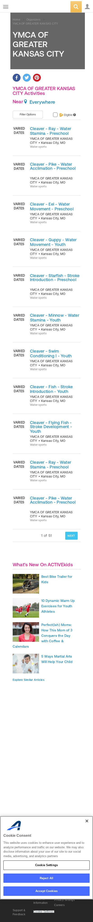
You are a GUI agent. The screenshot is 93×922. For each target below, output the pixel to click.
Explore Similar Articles (28, 679)
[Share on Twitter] (27, 78)
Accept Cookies (46, 891)
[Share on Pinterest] (37, 78)
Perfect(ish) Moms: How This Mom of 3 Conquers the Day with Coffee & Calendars (42, 635)
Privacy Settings (64, 899)
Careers (59, 905)
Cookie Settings (46, 865)
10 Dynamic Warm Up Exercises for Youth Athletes (58, 606)
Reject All (46, 878)
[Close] (87, 821)
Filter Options (28, 114)
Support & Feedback (19, 912)
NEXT (71, 535)
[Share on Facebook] (17, 78)
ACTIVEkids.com (26, 7)
